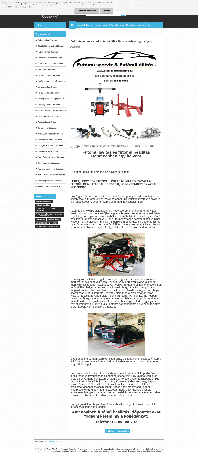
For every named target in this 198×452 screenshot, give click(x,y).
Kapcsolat (140, 25)
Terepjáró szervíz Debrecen (47, 226)
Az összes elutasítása (86, 11)
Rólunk (97, 25)
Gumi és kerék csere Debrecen (51, 157)
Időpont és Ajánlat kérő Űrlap (113, 25)
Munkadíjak (130, 25)
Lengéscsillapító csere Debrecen (47, 88)
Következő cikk (122, 431)
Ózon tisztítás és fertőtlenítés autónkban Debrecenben (50, 65)
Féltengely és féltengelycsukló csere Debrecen (51, 100)
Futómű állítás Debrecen (48, 52)
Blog (148, 25)
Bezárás (106, 11)
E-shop (38, 25)
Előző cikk (111, 431)
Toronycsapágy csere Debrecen (52, 110)
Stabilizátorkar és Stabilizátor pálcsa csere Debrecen (50, 47)
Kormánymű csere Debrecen (50, 134)
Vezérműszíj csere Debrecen (50, 140)
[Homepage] (73, 25)
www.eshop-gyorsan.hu (54, 441)
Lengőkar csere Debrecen (49, 75)
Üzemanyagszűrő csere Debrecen (48, 152)
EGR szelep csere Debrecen (50, 116)
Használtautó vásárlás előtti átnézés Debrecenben (50, 59)
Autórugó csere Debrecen (49, 105)
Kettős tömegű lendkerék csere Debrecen (51, 176)
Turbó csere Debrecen (47, 128)
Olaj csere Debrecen (46, 69)
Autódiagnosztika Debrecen (50, 181)
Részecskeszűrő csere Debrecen (48, 123)
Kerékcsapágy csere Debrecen (51, 81)
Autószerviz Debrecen (85, 25)
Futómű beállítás (43, 205)
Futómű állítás (54, 219)
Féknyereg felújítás (44, 201)
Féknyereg (40, 219)
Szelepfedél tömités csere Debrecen (49, 164)
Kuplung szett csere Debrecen (51, 169)
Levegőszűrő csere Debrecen (50, 146)
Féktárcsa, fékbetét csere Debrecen (49, 94)
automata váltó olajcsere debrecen (46, 209)
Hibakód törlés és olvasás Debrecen (49, 187)
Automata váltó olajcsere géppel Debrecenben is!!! (49, 215)
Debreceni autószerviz (47, 40)
